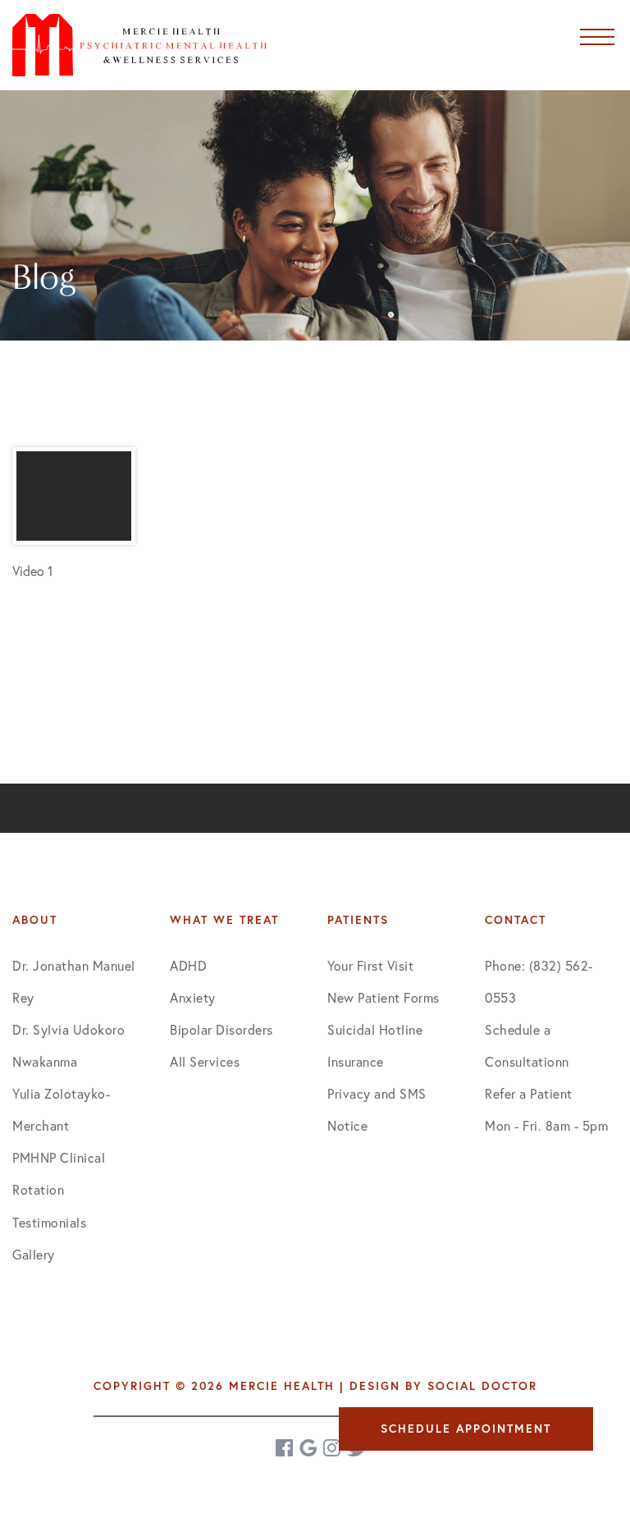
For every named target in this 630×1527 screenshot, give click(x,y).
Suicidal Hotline (374, 1029)
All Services (205, 1061)
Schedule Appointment (466, 1428)
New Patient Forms (383, 997)
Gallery (33, 1254)
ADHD (188, 965)
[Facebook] (285, 1447)
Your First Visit (370, 965)
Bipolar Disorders (221, 1029)
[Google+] (309, 1447)
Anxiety (193, 997)
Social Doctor (482, 1385)
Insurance (355, 1061)
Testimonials (49, 1222)
